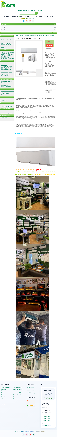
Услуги (20, 32)
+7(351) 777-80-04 (36, 10)
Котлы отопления (4, 75)
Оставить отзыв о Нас (31, 393)
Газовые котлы (4, 65)
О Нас (31, 32)
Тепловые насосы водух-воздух (7, 44)
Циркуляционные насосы (5, 99)
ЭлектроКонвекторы (5, 82)
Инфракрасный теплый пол (6, 69)
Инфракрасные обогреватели (6, 81)
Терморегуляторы (16, 396)
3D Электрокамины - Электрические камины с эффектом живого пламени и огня (7, 57)
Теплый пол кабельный (5, 394)
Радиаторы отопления (5, 74)
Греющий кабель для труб (6, 396)
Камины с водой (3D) (17, 392)
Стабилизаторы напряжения (6, 113)
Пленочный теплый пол (17, 394)
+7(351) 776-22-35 (23, 10)
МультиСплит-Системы (17, 389)
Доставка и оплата (25, 32)
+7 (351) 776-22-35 (46, 420)
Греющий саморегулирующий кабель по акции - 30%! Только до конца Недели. (7, 67)
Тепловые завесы (4, 85)
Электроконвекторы (17, 398)
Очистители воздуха (5, 93)
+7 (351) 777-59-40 (46, 418)
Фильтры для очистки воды (6, 94)
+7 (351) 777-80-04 (46, 416)
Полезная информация (38, 32)
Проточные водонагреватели (6, 106)
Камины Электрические (6, 392)
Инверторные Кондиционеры (4, 390)
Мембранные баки (4, 76)
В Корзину (49, 45)
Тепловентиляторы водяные (6, 86)
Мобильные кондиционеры (6, 43)
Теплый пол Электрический (6, 70)
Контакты (12, 32)
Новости (44, 32)
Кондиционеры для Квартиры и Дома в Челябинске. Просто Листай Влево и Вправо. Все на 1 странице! (7, 39)
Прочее (2, 47)
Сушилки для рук (4, 117)
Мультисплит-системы (5, 45)
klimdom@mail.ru (46, 425)
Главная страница (30, 387)
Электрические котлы (17, 401)
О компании (29, 392)
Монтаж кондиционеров (6, 387)
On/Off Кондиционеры (17, 387)
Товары (16, 32)
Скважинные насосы (5, 100)
